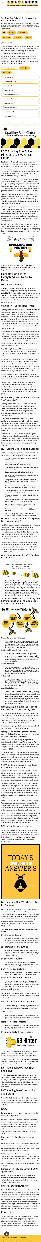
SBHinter (31, 509)
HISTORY (6, 37)
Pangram (13, 224)
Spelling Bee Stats (16, 681)
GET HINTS (24, 68)
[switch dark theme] (6, 1233)
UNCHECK (6, 72)
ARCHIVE (17, 37)
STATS (28, 37)
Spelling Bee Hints (19, 359)
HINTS (11, 32)
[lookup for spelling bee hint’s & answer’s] (3, 33)
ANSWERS (23, 32)
